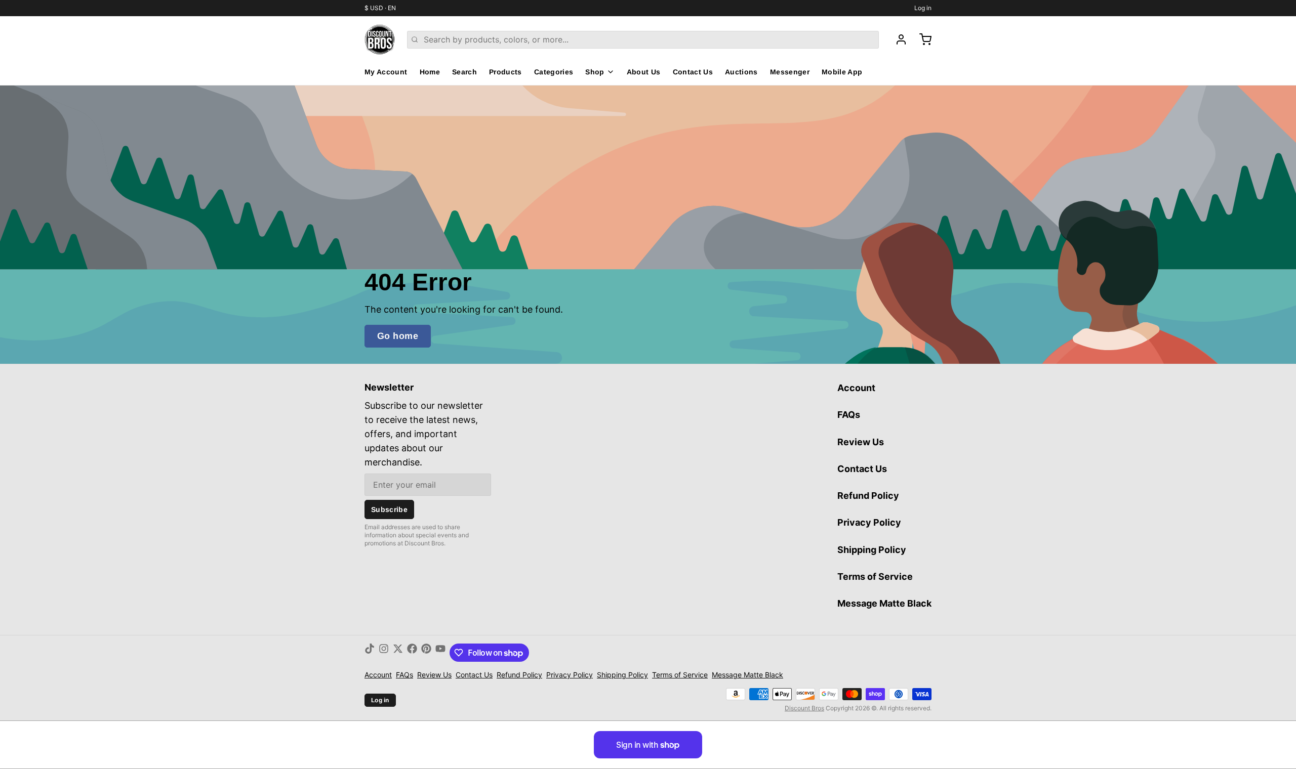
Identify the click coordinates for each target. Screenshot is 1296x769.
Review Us (860, 442)
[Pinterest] (426, 653)
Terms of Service (875, 576)
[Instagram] (384, 653)
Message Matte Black (884, 603)
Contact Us (693, 72)
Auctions (741, 72)
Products (505, 72)
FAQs (848, 414)
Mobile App (842, 72)
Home (430, 72)
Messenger (789, 72)
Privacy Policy (869, 522)
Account (856, 387)
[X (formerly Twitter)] (398, 653)
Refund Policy (868, 495)
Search (464, 72)
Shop (594, 72)
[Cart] (921, 39)
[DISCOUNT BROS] (379, 39)
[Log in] (897, 39)
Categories (554, 72)
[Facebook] (412, 653)
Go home (397, 336)
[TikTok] (369, 653)
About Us (644, 72)
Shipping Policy (871, 549)
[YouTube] (440, 653)
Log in (923, 8)
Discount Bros (804, 708)
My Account (386, 72)
